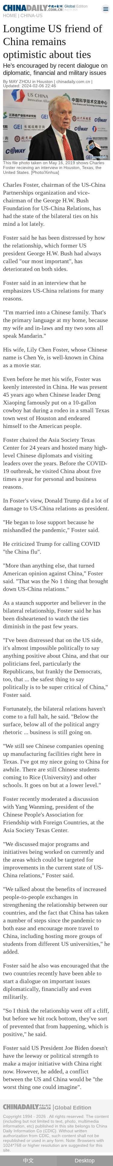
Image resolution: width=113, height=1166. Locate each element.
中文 (28, 1161)
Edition (76, 6)
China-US (31, 15)
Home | (11, 15)
